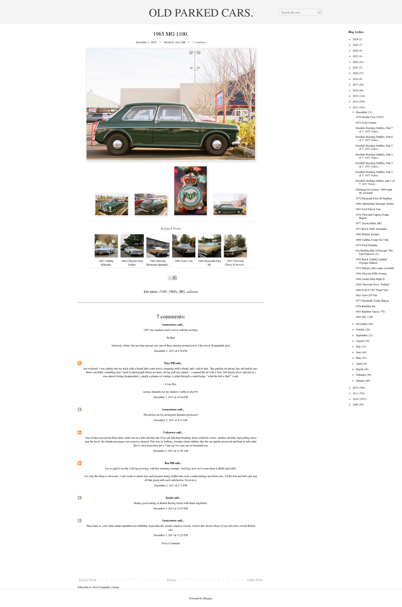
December (362, 112)
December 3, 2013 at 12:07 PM (171, 508)
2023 (356, 56)
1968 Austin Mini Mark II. (370, 279)
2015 (356, 96)
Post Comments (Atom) (106, 587)
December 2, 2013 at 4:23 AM (171, 420)
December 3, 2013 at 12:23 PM (171, 535)
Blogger (207, 598)
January (360, 380)
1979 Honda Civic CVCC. (370, 117)
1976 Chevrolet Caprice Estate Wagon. (372, 216)
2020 (356, 73)
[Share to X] (170, 277)
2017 (356, 84)
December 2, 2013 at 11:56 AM (170, 450)
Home (171, 579)
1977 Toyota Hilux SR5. (368, 223)
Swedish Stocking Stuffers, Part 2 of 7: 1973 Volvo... (374, 173)
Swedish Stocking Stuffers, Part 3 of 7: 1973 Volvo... (374, 164)
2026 (356, 39)
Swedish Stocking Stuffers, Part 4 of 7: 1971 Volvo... (374, 155)
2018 (356, 79)
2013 (356, 107)
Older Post (255, 579)
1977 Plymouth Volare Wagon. (372, 300)
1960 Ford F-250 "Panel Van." (372, 290)
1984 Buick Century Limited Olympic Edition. (371, 260)
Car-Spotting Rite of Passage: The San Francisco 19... (374, 251)
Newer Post (87, 579)
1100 (163, 291)
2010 (356, 399)
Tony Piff (169, 363)
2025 (356, 44)
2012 (356, 387)
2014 (356, 101)
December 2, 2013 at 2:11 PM (170, 485)
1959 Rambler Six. (365, 306)
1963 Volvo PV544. (366, 295)
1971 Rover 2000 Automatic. (371, 229)
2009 (356, 404)
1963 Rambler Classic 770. (370, 311)
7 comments (199, 42)
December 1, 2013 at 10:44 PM (171, 397)
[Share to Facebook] (174, 277)
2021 (356, 67)
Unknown (169, 432)
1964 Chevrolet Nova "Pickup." (373, 284)
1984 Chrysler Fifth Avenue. (371, 273)
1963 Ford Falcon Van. (368, 209)
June (359, 352)
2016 (356, 90)
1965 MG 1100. (364, 317)
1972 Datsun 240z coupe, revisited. (374, 268)
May (359, 358)
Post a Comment (171, 543)
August (360, 341)
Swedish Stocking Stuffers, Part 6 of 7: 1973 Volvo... (374, 138)
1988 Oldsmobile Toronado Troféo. (374, 203)
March (360, 369)
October (360, 329)
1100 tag (133, 468)
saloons (192, 291)
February (361, 374)
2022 (356, 62)
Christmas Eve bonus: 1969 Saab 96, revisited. (373, 191)
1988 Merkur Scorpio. (367, 234)
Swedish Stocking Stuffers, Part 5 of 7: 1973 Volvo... (374, 147)
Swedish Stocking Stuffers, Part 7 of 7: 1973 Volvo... (374, 129)
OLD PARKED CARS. (201, 12)
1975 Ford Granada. (366, 245)
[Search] (319, 12)
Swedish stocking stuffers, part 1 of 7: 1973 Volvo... (375, 182)
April (359, 363)
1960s (172, 291)
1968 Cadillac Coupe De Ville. (372, 239)
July (358, 346)
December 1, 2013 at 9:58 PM (170, 351)
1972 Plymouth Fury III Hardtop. (373, 198)
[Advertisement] (170, 561)
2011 (356, 393)
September (362, 335)
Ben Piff (169, 463)
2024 (356, 50)
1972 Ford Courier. (366, 122)
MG (182, 291)
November (362, 324)
